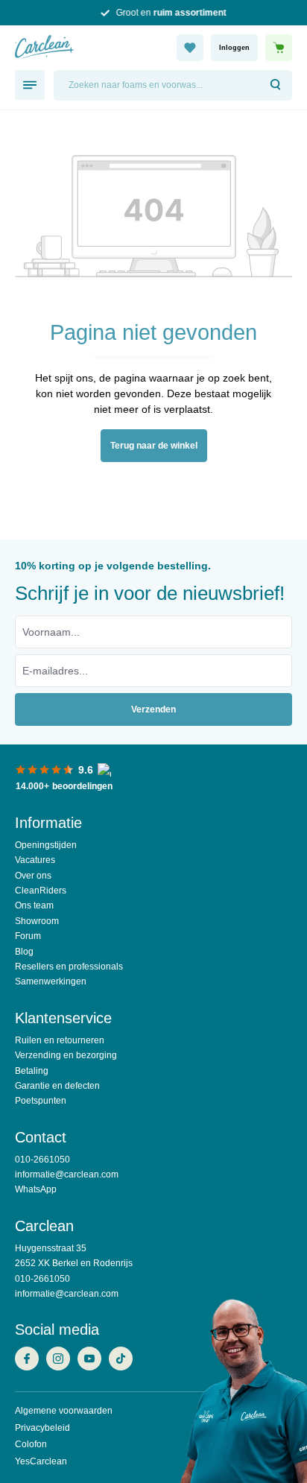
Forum (28, 936)
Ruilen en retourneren (59, 1040)
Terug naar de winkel (153, 445)
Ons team (34, 905)
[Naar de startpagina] (84, 47)
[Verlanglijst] (190, 47)
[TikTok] (124, 1360)
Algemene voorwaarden (64, 1410)
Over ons (33, 875)
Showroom (37, 921)
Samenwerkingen (50, 981)
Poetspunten (40, 1100)
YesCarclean (41, 1461)
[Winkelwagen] (278, 47)
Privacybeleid (42, 1428)
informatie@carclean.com (66, 1174)
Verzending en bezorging (66, 1055)
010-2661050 (42, 1159)
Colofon (31, 1444)
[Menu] (30, 85)
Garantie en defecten (57, 1086)
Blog (24, 951)
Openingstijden (46, 845)
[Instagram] (61, 1360)
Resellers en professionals (69, 966)
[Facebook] (30, 1360)
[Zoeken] (276, 85)
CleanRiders (40, 890)
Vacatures (35, 860)
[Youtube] (93, 1360)
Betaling (31, 1071)
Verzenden (153, 709)
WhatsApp (36, 1189)
